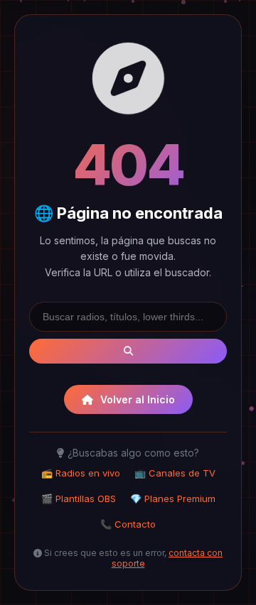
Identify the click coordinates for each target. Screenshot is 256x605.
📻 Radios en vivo (80, 473)
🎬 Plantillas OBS (78, 498)
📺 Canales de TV (174, 473)
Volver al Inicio (137, 399)
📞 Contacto (128, 524)
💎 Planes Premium (172, 498)
